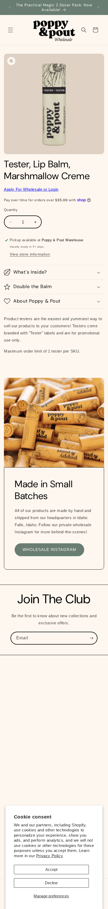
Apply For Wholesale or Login (31, 189)
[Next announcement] (98, 7)
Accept (51, 869)
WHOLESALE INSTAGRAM (49, 549)
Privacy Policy (49, 855)
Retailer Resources (27, 758)
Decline (51, 883)
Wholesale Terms (25, 770)
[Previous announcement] (9, 7)
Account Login (23, 782)
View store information (30, 254)
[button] (10, 30)
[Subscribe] (91, 638)
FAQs (15, 746)
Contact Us (20, 794)
